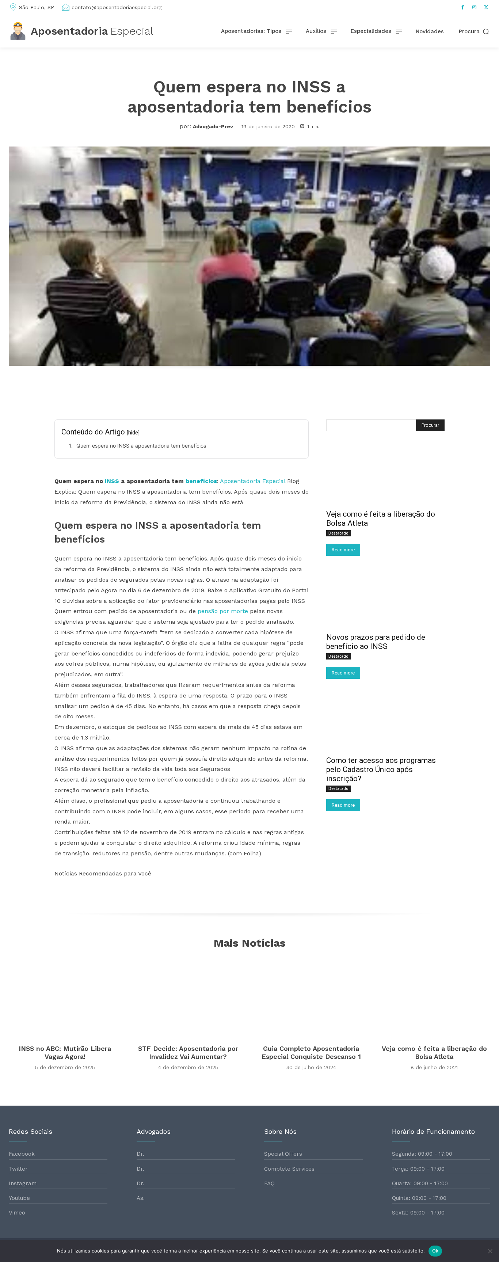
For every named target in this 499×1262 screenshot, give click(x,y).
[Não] (490, 1251)
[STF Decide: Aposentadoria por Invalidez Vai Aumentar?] (188, 998)
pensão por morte (223, 611)
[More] (334, 391)
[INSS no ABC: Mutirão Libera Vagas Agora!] (65, 998)
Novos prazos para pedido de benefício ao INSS (375, 642)
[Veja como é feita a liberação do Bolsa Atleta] (385, 475)
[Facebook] (463, 7)
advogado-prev (213, 126)
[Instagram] (475, 7)
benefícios (201, 481)
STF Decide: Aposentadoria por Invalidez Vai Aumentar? (188, 1052)
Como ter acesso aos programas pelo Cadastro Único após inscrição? (381, 769)
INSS (112, 481)
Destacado (338, 533)
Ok (435, 1251)
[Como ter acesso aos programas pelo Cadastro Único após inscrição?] (385, 721)
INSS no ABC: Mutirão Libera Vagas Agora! (65, 1052)
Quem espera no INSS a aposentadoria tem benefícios (141, 445)
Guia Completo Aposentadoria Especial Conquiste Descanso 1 (311, 1052)
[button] (474, 31)
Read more (343, 549)
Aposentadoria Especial (252, 481)
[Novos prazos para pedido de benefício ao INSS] (385, 598)
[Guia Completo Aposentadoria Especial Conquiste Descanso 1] (311, 998)
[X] (486, 7)
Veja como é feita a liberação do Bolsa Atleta (434, 1052)
